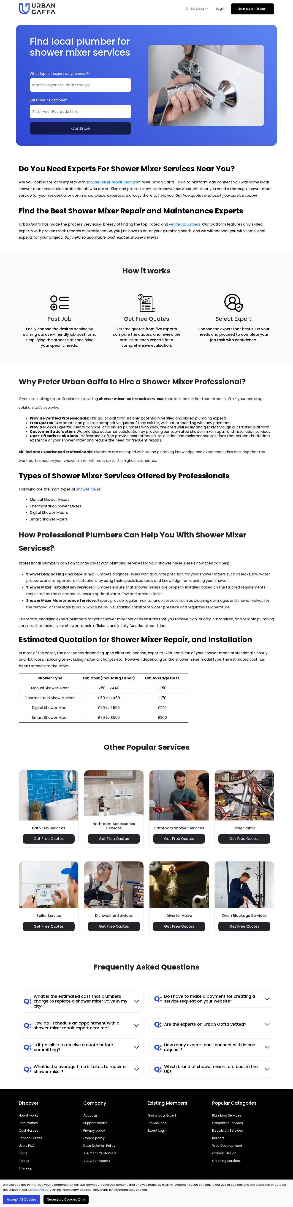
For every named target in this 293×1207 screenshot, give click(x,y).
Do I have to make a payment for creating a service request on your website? (204, 998)
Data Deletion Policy (99, 1145)
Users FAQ (27, 1145)
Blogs (23, 1153)
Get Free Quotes (49, 838)
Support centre (95, 1123)
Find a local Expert (162, 1115)
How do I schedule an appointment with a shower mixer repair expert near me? (71, 1025)
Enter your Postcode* (48, 100)
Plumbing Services (226, 1115)
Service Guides (30, 1138)
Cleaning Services (226, 1160)
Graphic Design (224, 1153)
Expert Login (157, 1130)
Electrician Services (227, 1130)
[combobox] (80, 85)
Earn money (28, 1123)
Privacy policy (94, 1130)
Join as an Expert (252, 8)
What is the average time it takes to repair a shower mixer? (75, 1069)
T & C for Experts (96, 1160)
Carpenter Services (227, 1123)
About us (90, 1115)
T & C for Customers (100, 1153)
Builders (218, 1138)
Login (220, 8)
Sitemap (25, 1168)
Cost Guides (28, 1130)
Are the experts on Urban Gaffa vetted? (200, 1024)
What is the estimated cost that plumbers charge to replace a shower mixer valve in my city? (75, 1001)
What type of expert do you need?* (60, 73)
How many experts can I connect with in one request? (204, 1047)
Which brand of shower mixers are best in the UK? (206, 1069)
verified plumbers (184, 224)
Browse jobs (157, 1123)
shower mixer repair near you (112, 182)
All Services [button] (195, 8)
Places (24, 1160)
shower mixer (88, 489)
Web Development (227, 1145)
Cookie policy (94, 1138)
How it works (28, 1115)
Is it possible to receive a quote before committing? (68, 1047)
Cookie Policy (38, 1190)
